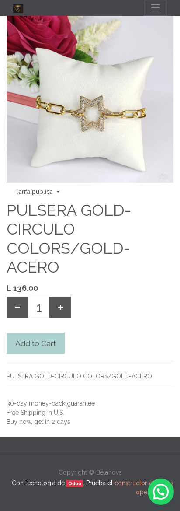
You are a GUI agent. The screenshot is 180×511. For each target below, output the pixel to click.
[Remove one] (17, 307)
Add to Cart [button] (35, 343)
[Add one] (60, 307)
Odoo (74, 483)
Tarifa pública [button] (35, 191)
